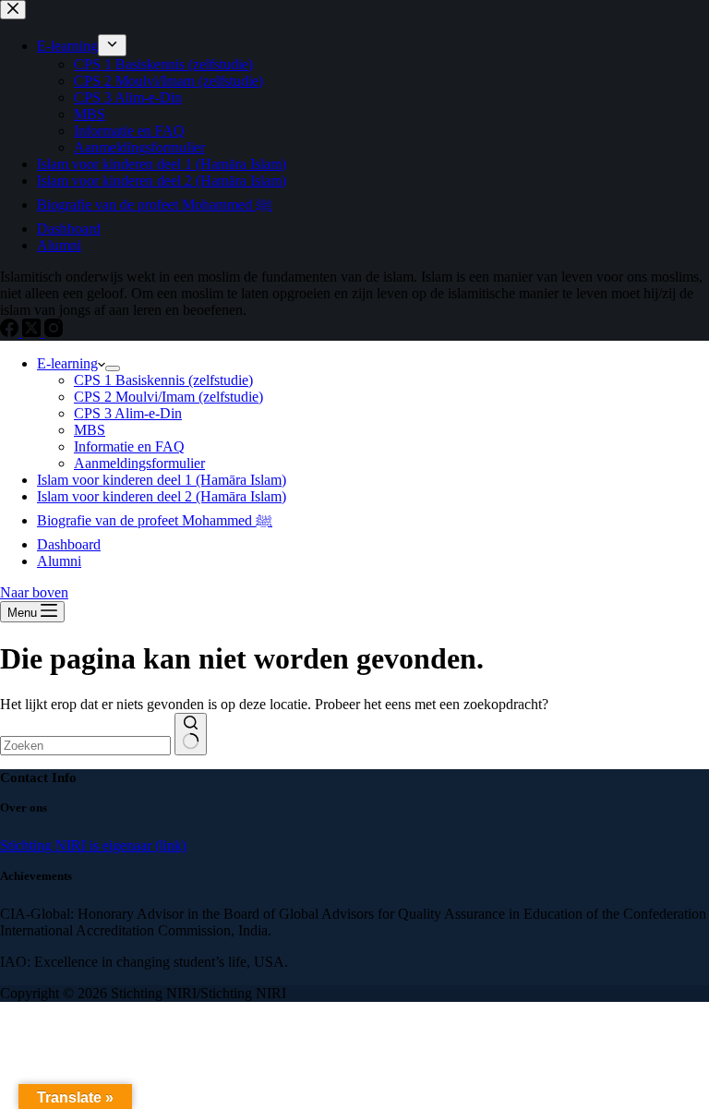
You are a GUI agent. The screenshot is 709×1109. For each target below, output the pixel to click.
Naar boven (34, 592)
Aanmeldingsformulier (139, 463)
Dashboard (69, 544)
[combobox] (85, 745)
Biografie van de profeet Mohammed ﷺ (154, 520)
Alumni (59, 561)
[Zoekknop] (190, 734)
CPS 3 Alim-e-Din (128, 413)
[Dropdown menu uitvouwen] (112, 368)
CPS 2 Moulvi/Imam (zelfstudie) (168, 396)
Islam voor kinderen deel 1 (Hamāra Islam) (161, 480)
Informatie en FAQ (129, 446)
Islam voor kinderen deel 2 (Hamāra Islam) (161, 496)
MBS (89, 430)
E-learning (67, 363)
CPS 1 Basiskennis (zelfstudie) (163, 380)
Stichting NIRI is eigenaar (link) (93, 845)
